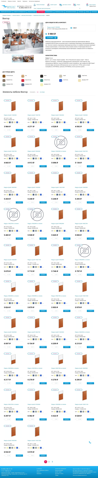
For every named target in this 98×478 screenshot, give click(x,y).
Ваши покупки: (92, 4)
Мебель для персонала (6, 11)
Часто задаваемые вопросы (43, 470)
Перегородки (41, 11)
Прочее (87, 11)
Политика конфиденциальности (80, 475)
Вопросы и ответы (12, 1)
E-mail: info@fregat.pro (6, 470)
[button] (42, 23)
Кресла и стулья (31, 11)
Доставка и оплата (59, 473)
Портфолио (25, 1)
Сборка (56, 475)
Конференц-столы (59, 11)
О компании (3, 1)
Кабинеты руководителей (20, 11)
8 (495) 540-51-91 (25, 8)
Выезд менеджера (59, 470)
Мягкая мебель (49, 11)
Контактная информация (34, 1)
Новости (19, 1)
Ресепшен (81, 11)
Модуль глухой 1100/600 (53, 27)
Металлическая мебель (71, 11)
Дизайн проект (58, 471)
